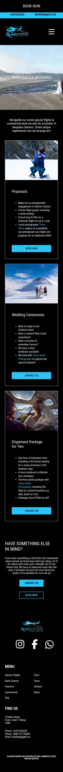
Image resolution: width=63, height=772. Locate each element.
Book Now (31, 248)
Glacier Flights (12, 675)
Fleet (36, 675)
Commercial (11, 692)
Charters (9, 686)
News (37, 692)
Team (37, 681)
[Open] (51, 31)
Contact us (31, 583)
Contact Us (31, 375)
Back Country (12, 681)
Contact (38, 686)
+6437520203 (17, 14)
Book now (31, 595)
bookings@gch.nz (45, 14)
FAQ (7, 698)
